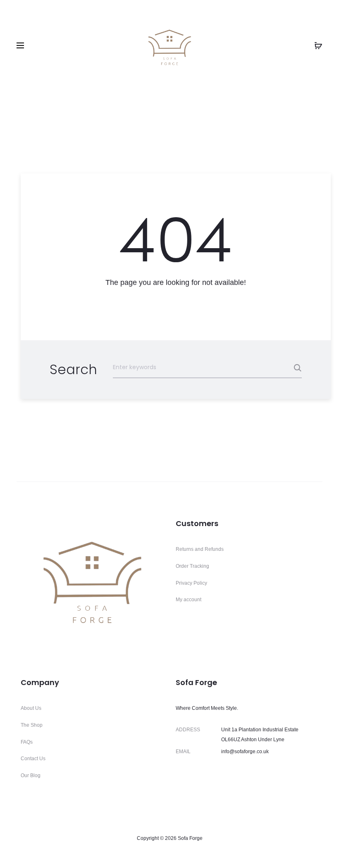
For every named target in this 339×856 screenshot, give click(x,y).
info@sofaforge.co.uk (245, 751)
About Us (31, 708)
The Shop (32, 725)
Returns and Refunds (200, 549)
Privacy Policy (191, 583)
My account (188, 599)
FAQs (27, 742)
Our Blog (31, 775)
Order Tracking (192, 566)
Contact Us (33, 758)
